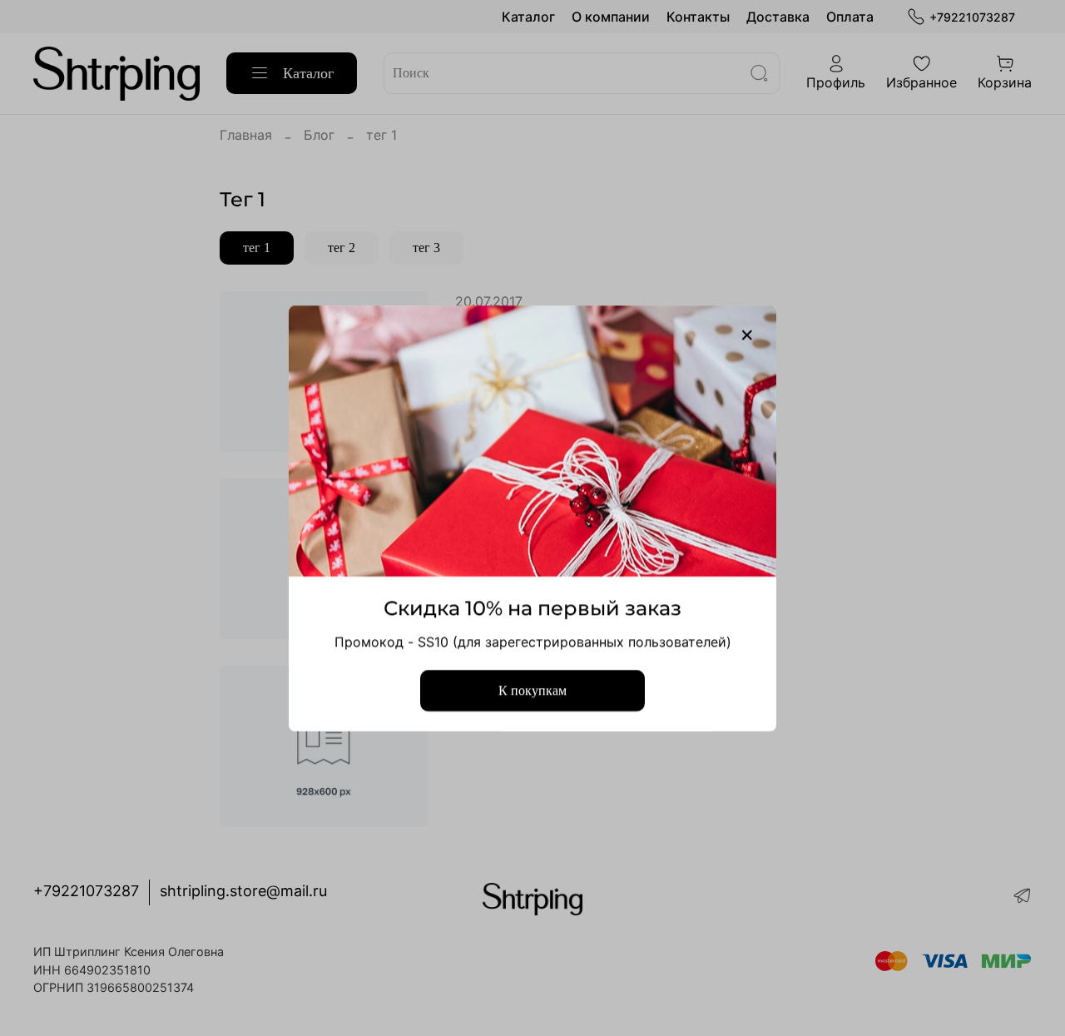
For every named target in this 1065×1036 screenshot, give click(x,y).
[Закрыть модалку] (747, 335)
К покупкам (532, 689)
